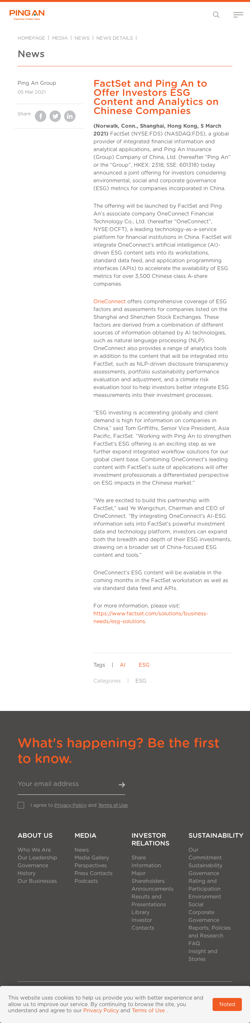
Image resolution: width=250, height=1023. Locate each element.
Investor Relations (151, 840)
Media (60, 38)
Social (195, 904)
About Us (35, 836)
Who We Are (34, 850)
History (26, 873)
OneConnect (109, 301)
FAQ (194, 943)
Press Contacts (94, 873)
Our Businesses (37, 881)
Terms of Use (113, 805)
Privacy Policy (70, 805)
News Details (114, 38)
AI (123, 665)
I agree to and (79, 805)
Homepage (31, 38)
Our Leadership (37, 857)
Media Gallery (92, 857)
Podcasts (86, 881)
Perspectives (91, 865)
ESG (144, 665)
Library (140, 912)
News (82, 38)
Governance (33, 865)
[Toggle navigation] (216, 14)
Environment (204, 896)
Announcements (153, 889)
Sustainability (210, 836)
